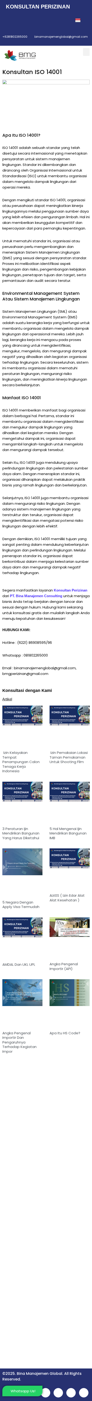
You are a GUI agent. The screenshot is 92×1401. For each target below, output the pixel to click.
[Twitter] (19, 20)
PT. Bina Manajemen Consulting (36, 596)
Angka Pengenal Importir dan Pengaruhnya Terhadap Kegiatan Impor (19, 1042)
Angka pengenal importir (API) (64, 966)
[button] (86, 52)
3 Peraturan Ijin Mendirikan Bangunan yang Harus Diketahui (20, 833)
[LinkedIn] (29, 20)
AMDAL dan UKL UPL (18, 964)
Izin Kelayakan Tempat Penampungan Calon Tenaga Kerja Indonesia (21, 761)
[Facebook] (8, 20)
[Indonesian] (78, 20)
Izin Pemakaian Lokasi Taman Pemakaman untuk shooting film (69, 757)
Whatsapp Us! (23, 1391)
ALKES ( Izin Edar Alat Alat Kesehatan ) (67, 898)
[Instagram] (39, 20)
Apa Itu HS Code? (65, 1033)
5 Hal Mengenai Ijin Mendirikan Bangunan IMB (68, 833)
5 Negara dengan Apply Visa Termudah (20, 904)
